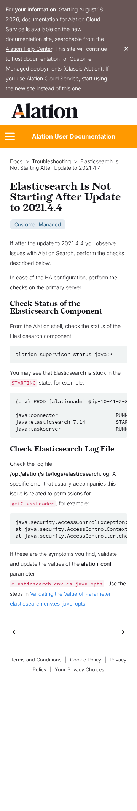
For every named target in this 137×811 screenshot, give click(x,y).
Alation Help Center (29, 49)
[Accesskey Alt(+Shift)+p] (123, 631)
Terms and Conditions (36, 660)
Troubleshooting (51, 161)
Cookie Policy (85, 660)
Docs (16, 161)
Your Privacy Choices (79, 669)
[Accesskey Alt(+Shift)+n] (123, 631)
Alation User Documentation (73, 136)
